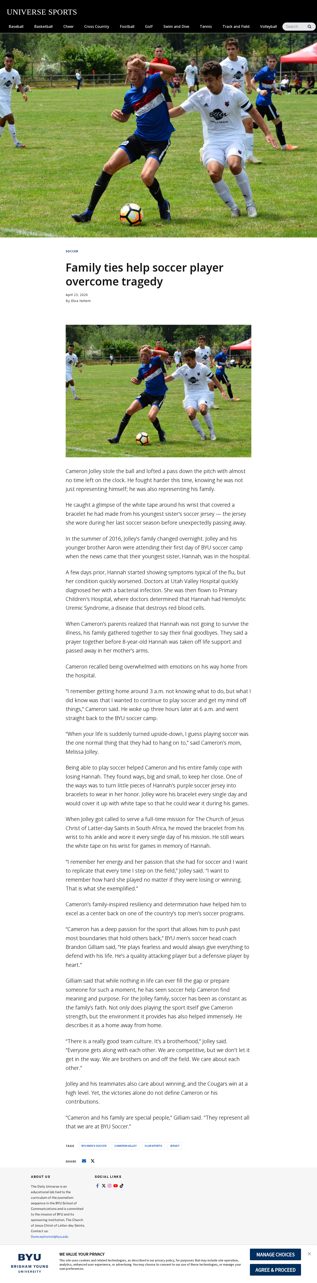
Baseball (16, 26)
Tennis (206, 26)
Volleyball (268, 26)
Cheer (68, 26)
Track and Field (236, 26)
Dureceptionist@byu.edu (49, 1236)
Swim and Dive (176, 26)
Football (127, 26)
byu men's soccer (94, 1145)
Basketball (43, 26)
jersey (174, 1145)
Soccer (72, 251)
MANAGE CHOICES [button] (275, 1254)
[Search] (309, 27)
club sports (153, 1145)
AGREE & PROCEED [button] (276, 1270)
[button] (309, 1253)
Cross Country (96, 26)
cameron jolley (125, 1145)
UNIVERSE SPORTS (42, 12)
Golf (149, 26)
